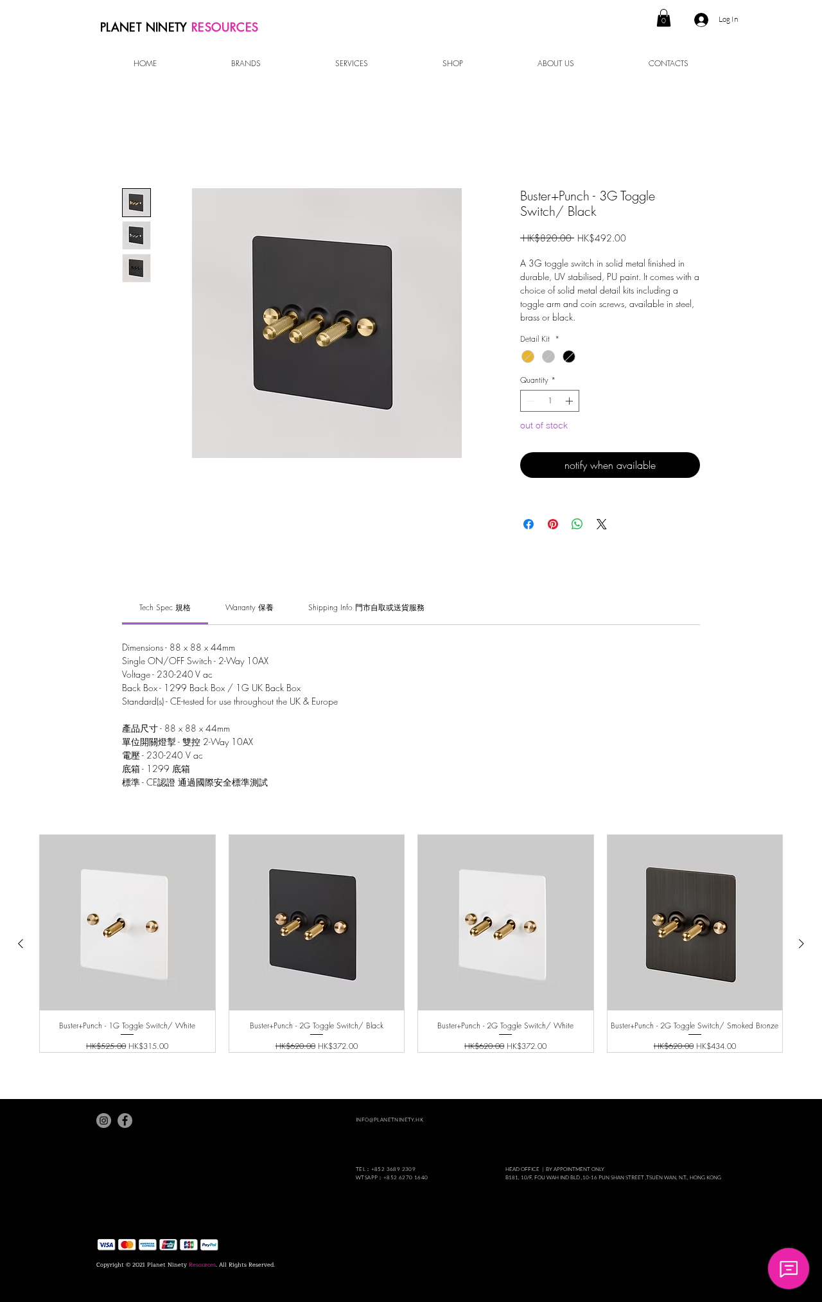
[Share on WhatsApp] (577, 524)
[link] (165, 607)
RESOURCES (224, 27)
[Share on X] (601, 524)
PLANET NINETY (145, 27)
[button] (663, 17)
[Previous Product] (20, 943)
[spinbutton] (549, 401)
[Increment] (570, 401)
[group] (411, 943)
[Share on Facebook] (528, 524)
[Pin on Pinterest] (553, 524)
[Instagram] (103, 1120)
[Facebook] (125, 1120)
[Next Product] (801, 943)
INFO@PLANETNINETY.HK (389, 1119)
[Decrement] (529, 401)
